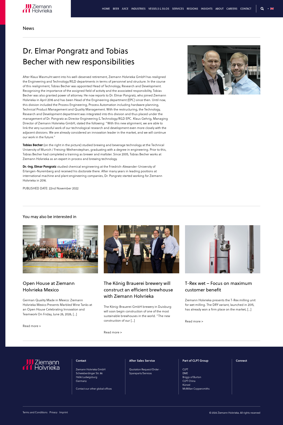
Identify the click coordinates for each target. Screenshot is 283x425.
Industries (138, 8)
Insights (207, 8)
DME (185, 373)
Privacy (53, 412)
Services (178, 8)
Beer (116, 8)
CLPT (185, 369)
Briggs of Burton (192, 377)
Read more (30, 326)
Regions (192, 8)
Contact (245, 8)
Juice (125, 8)
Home (106, 8)
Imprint (63, 412)
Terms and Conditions (35, 412)
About (219, 8)
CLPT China (189, 381)
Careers (231, 8)
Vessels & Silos (158, 8)
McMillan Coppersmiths (196, 388)
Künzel (186, 385)
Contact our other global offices (94, 388)
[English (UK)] (271, 8)
